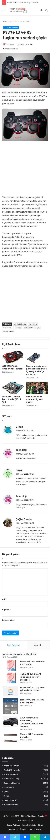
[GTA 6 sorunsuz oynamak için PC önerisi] (37, 388)
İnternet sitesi (8, 620)
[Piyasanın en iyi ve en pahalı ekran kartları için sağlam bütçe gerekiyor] (37, 357)
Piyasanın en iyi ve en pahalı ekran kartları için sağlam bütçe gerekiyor (36, 370)
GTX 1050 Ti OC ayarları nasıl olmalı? (12, 367)
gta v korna (33, 324)
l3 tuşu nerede (8, 328)
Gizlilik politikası (35, 829)
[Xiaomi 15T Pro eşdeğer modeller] (10, 738)
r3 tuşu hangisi (34, 328)
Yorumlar (38, 645)
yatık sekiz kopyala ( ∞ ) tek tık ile (19, 654)
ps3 (25, 328)
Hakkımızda (13, 829)
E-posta (6, 610)
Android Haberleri (11, 766)
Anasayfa (9, 21)
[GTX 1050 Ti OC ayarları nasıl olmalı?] (13, 357)
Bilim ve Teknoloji (11, 779)
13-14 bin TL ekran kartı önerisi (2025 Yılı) (11, 399)
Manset (18, 328)
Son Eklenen (13, 645)
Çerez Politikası (13, 825)
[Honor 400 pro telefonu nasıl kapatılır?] (10, 706)
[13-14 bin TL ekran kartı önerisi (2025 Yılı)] (13, 388)
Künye (40, 825)
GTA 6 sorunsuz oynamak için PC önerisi (34, 399)
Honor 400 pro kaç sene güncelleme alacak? (26, 2)
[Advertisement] (25, 170)
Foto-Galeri (9, 787)
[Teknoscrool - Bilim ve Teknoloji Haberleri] (18, 10)
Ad (4, 599)
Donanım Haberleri (23, 21)
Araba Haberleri (11, 774)
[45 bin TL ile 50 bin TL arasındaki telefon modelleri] (10, 678)
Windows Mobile (11, 804)
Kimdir (6, 796)
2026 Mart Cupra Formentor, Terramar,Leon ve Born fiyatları (31, 722)
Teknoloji (10, 44)
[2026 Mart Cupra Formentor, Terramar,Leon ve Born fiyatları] (10, 721)
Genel (6, 792)
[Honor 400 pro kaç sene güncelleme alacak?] (10, 691)
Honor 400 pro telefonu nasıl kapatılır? (32, 701)
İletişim (23, 829)
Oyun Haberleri (10, 800)
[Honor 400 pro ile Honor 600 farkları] (10, 665)
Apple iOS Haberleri (12, 770)
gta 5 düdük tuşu (20, 324)
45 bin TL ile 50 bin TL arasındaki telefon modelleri (30, 677)
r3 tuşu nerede (8, 332)
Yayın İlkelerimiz (29, 825)
